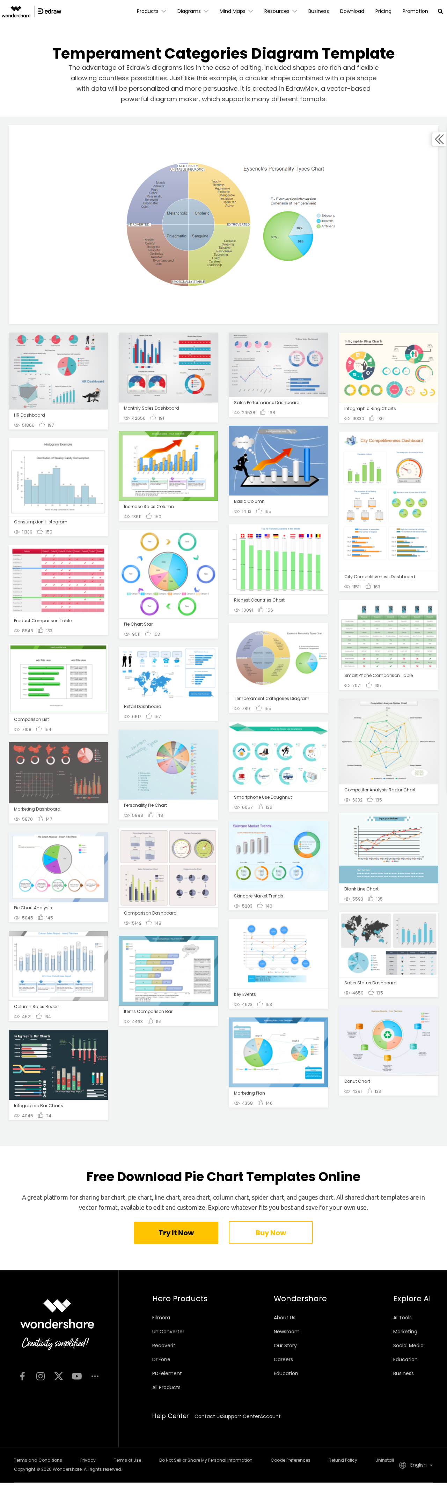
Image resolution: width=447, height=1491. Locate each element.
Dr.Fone (161, 1359)
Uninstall (384, 1460)
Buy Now (271, 1233)
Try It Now (176, 1233)
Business (403, 1373)
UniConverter (168, 1331)
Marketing (405, 1331)
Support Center (241, 1416)
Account (270, 1416)
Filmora (161, 1317)
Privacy (88, 1460)
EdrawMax (302, 88)
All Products (166, 1387)
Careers (283, 1359)
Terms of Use (127, 1460)
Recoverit (163, 1345)
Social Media (408, 1345)
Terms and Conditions (38, 1460)
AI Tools (402, 1317)
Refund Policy (343, 1460)
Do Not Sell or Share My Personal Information (205, 1460)
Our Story (285, 1345)
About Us (284, 1317)
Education (286, 1373)
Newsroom (287, 1331)
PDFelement (167, 1373)
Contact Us (208, 1416)
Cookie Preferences (290, 1460)
